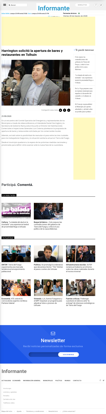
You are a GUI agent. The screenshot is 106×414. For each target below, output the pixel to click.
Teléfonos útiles (9, 403)
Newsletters (53, 411)
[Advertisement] (48, 31)
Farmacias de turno (70, 13)
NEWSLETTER (82, 5)
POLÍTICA (58, 381)
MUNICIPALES (48, 381)
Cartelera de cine (9, 399)
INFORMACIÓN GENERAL (31, 381)
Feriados (6, 396)
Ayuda (19, 411)
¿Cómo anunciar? (68, 411)
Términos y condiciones (35, 411)
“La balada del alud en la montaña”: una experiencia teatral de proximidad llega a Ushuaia (84, 79)
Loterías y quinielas (10, 392)
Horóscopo (7, 388)
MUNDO (67, 381)
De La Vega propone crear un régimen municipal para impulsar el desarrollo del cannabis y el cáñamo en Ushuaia (83, 93)
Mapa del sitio (7, 411)
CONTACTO (77, 381)
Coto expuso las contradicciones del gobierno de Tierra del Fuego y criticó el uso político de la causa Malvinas (82, 63)
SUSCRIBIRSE (68, 355)
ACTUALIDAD (6, 381)
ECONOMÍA (16, 381)
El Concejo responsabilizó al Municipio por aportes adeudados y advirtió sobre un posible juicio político (84, 108)
